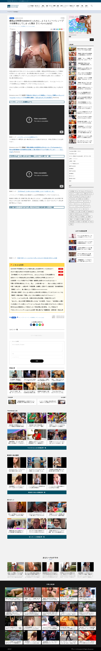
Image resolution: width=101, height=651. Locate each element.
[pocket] (61, 29)
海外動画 (12, 18)
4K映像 (72, 191)
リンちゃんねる (31, 26)
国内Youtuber (72, 166)
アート (80, 201)
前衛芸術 (90, 211)
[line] (60, 29)
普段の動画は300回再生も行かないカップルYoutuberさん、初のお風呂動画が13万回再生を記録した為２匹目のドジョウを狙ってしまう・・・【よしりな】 (36, 150)
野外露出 (72, 221)
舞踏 (83, 219)
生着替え (24, 26)
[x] (56, 29)
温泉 (71, 216)
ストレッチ (79, 204)
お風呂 (86, 198)
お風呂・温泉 (72, 161)
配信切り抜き (72, 178)
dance (83, 191)
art (78, 191)
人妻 (79, 211)
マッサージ (79, 209)
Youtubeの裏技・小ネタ (75, 151)
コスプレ (87, 201)
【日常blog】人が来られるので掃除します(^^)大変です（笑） (36, 191)
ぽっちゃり (73, 201)
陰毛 (79, 221)
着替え (90, 216)
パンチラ (87, 206)
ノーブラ (12, 26)
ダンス (87, 204)
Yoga (88, 196)
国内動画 (71, 168)
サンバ (72, 204)
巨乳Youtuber (79, 214)
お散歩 (80, 198)
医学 (71, 214)
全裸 (84, 211)
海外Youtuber (72, 171)
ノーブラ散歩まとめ (74, 163)
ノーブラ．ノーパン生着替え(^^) (27, 137)
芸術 (88, 219)
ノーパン (18, 26)
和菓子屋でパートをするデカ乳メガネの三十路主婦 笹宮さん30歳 (37, 258)
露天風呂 (85, 221)
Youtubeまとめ (72, 153)
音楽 (70, 181)
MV (71, 196)
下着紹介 (72, 211)
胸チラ (72, 219)
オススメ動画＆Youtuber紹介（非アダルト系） (80, 156)
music (90, 193)
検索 (70, 36)
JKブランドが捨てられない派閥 (78, 193)
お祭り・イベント (73, 158)
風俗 (71, 224)
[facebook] (54, 29)
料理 (87, 214)
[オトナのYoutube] (13, 6)
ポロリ (72, 209)
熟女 (77, 216)
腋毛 (78, 219)
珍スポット (71, 176)
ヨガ (86, 209)
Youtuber (72, 198)
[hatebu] (58, 29)
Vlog (83, 196)
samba (77, 196)
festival (90, 191)
